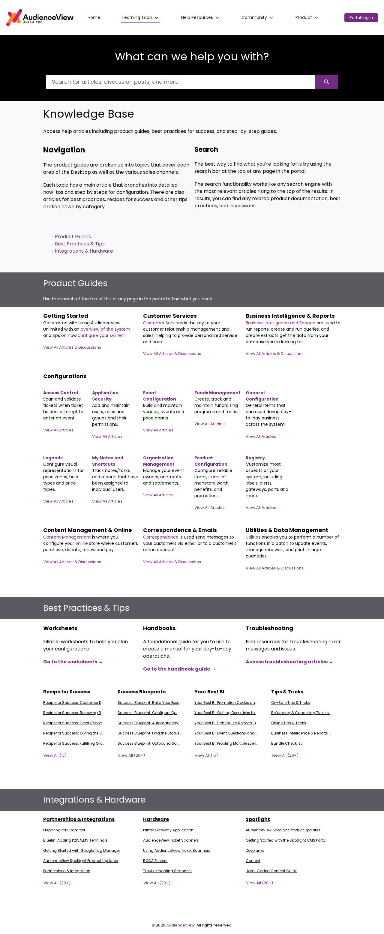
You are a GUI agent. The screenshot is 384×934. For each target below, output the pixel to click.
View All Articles (58, 430)
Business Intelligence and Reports (281, 323)
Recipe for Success (66, 691)
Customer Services (163, 323)
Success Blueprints (142, 691)
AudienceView (180, 925)
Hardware (156, 819)
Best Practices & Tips (80, 243)
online (82, 543)
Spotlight (258, 819)
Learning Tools (137, 17)
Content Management (67, 537)
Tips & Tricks (287, 691)
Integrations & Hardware (84, 251)
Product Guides (73, 236)
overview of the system (105, 329)
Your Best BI (209, 691)
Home (94, 17)
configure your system (101, 335)
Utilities (254, 537)
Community (254, 17)
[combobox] (180, 82)
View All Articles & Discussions (72, 347)
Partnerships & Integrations (79, 819)
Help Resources (197, 17)
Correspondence (160, 537)
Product (304, 17)
